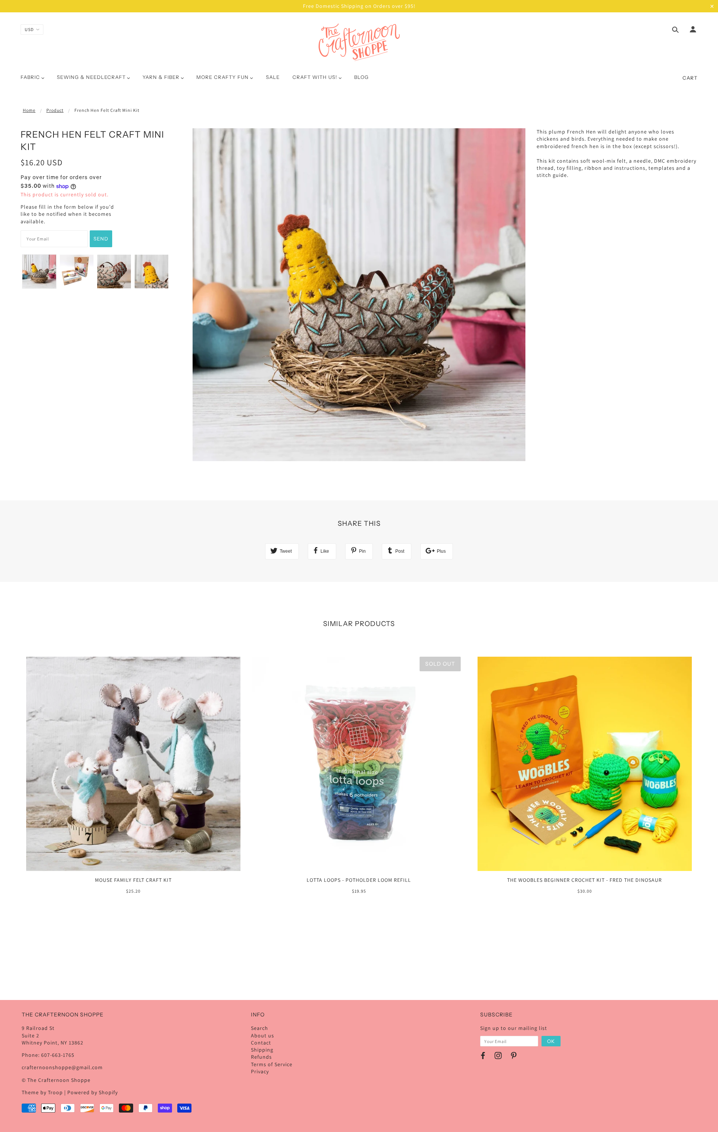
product (55, 110)
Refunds (261, 1056)
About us (262, 1035)
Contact (261, 1042)
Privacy (260, 1071)
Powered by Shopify (92, 1092)
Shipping (262, 1049)
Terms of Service (271, 1064)
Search (259, 1028)
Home (29, 110)
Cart (689, 78)
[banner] (359, 42)
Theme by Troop (42, 1092)
